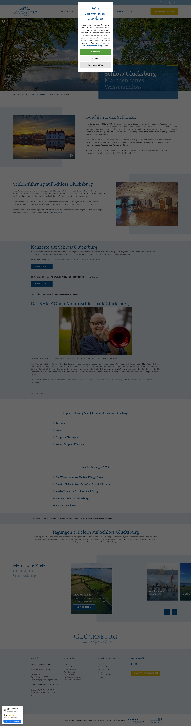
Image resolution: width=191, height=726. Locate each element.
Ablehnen (95, 58)
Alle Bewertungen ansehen (12, 721)
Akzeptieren (95, 52)
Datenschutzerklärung (94, 46)
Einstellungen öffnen (95, 65)
